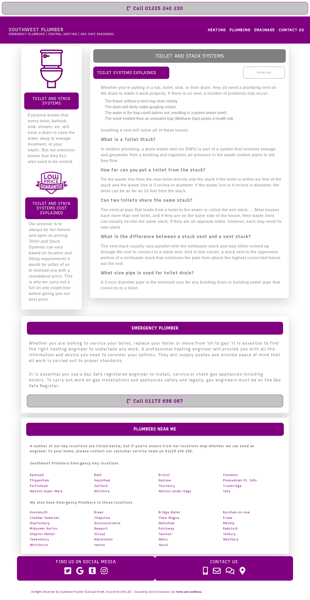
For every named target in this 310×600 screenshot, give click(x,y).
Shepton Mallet (42, 534)
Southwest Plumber (61, 31)
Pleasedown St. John (240, 480)
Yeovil (164, 545)
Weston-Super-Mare (46, 491)
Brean (98, 512)
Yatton (99, 545)
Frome (227, 518)
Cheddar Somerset (45, 518)
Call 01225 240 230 (158, 8)
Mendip (229, 523)
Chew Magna (169, 518)
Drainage (264, 30)
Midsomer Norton (44, 528)
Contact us (291, 30)
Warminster (103, 539)
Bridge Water (169, 512)
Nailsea (165, 480)
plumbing (240, 30)
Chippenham (39, 480)
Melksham (167, 523)
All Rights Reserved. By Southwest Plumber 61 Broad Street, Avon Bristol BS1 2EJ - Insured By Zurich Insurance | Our (116, 591)
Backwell (37, 475)
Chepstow (102, 518)
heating (217, 30)
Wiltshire (102, 491)
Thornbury (167, 486)
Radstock (230, 528)
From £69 (264, 72)
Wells (163, 539)
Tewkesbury (39, 539)
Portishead (39, 486)
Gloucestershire (107, 523)
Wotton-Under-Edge (175, 491)
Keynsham (102, 480)
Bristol (164, 475)
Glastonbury (40, 523)
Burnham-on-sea (236, 512)
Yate (226, 491)
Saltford (101, 486)
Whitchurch (39, 545)
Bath (98, 475)
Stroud (99, 534)
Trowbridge (232, 486)
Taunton (165, 534)
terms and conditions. (189, 591)
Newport (101, 528)
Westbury (231, 539)
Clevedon (230, 475)
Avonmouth (39, 512)
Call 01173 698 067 (158, 401)
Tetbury (229, 534)
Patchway (166, 528)
